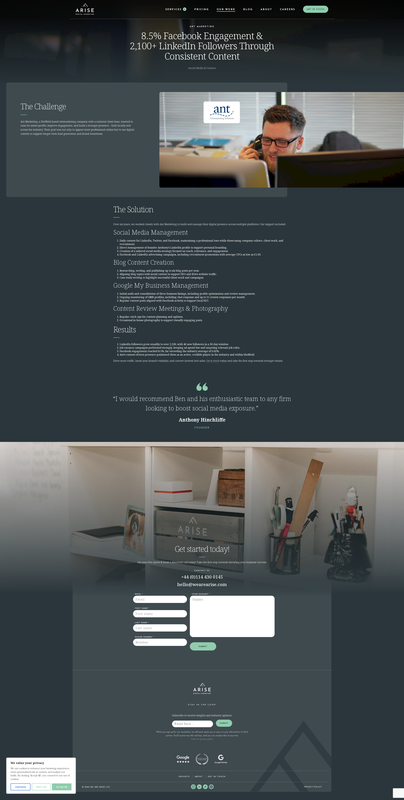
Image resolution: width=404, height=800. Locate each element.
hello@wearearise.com (202, 584)
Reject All (41, 786)
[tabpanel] (202, 407)
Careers (287, 9)
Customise (20, 786)
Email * (139, 594)
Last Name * (142, 623)
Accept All (61, 786)
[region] (41, 776)
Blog (248, 9)
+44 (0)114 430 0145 (202, 577)
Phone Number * (144, 637)
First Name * (142, 608)
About (266, 9)
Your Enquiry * (201, 594)
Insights (184, 777)
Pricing (201, 9)
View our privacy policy (202, 739)
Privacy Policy (313, 787)
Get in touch (212, 361)
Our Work (226, 9)
